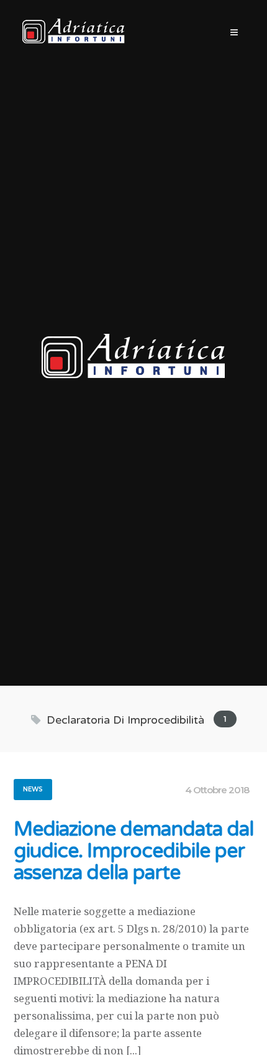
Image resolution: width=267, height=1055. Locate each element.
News (33, 789)
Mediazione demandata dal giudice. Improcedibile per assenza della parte (133, 851)
